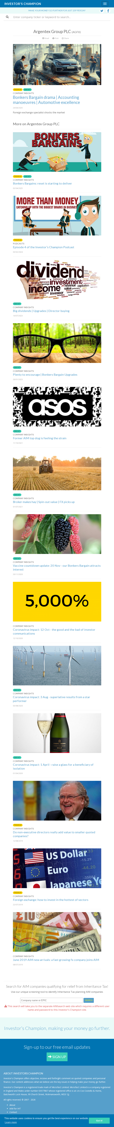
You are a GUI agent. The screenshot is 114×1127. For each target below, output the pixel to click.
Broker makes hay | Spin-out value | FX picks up (44, 502)
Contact (13, 1112)
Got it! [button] (99, 1120)
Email (46, 38)
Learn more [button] (11, 1122)
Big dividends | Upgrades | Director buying (41, 311)
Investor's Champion (22, 3)
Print (56, 38)
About (12, 1105)
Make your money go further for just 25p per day (57, 10)
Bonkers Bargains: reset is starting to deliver (42, 183)
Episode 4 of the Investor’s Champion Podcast (43, 247)
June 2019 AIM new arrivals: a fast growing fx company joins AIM (56, 959)
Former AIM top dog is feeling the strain (39, 438)
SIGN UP (59, 1057)
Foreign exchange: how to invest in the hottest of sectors (50, 899)
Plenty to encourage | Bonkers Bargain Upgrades (45, 374)
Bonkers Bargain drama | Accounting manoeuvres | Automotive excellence (46, 100)
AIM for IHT (15, 1108)
